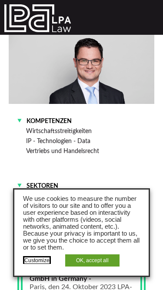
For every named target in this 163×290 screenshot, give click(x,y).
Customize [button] (37, 260)
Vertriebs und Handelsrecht (62, 151)
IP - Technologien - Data (58, 141)
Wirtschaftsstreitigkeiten (59, 131)
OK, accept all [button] (92, 260)
